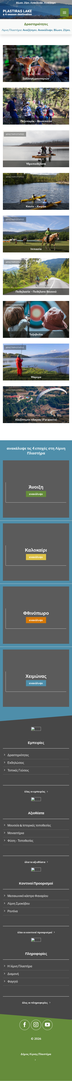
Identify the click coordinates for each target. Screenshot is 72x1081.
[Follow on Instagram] (36, 1025)
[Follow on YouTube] (47, 1025)
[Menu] (64, 12)
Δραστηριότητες (15, 49)
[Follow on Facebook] (24, 1025)
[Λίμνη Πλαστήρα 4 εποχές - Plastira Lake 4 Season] (30, 12)
